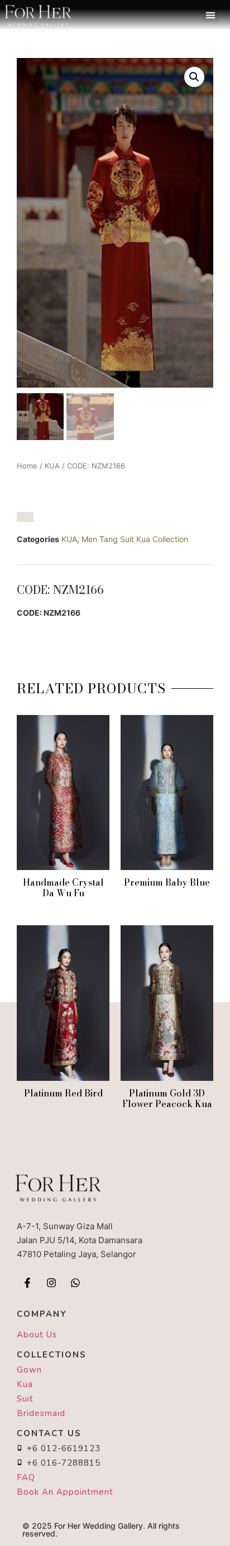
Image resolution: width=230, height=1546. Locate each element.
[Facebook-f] (27, 1282)
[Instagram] (51, 1282)
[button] (210, 14)
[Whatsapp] (75, 1282)
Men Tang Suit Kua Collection (135, 539)
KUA (52, 465)
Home (27, 465)
